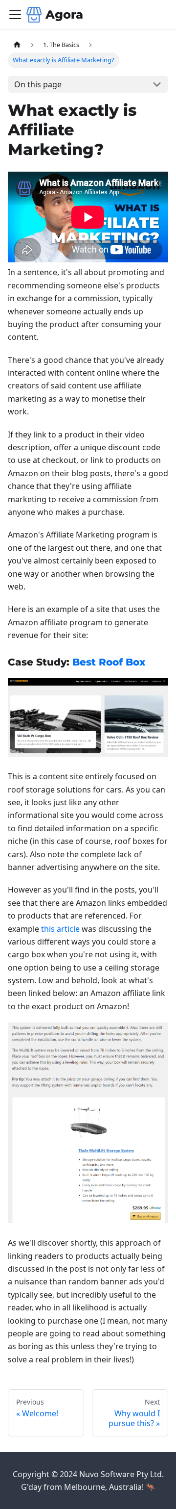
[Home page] (17, 44)
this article (60, 928)
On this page (38, 84)
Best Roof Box (108, 662)
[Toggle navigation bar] (15, 14)
